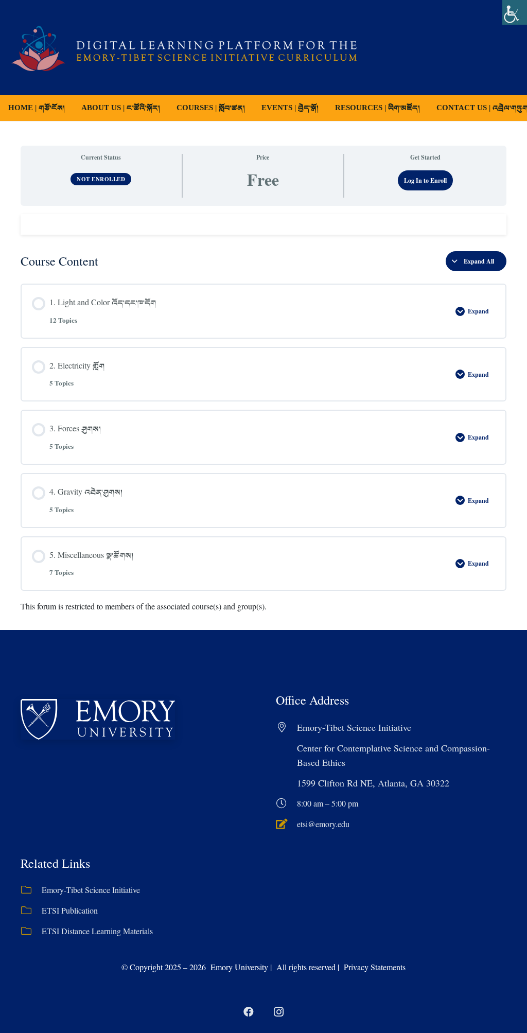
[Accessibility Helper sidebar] (514, 12)
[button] (252, 108)
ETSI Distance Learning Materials (97, 930)
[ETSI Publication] (31, 910)
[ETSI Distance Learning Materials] (31, 931)
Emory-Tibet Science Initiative (91, 889)
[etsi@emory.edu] (286, 824)
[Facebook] (248, 1012)
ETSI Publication (70, 910)
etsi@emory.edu (323, 823)
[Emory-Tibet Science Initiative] (31, 890)
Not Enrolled (101, 179)
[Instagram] (278, 1012)
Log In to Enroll (425, 180)
